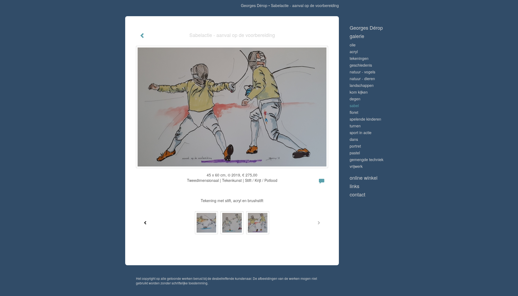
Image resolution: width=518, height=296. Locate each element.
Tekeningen (359, 58)
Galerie (357, 36)
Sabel (354, 105)
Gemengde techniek (366, 159)
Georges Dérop (254, 5)
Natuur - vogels (362, 71)
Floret (354, 112)
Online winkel (363, 177)
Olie (353, 44)
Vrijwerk (356, 166)
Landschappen (362, 85)
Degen (355, 98)
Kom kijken (359, 92)
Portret (355, 146)
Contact (357, 194)
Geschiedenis (361, 65)
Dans (354, 139)
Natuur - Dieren (362, 78)
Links (354, 186)
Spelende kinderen (365, 119)
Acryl (354, 51)
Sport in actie (361, 132)
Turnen (355, 125)
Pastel (355, 152)
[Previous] (145, 223)
